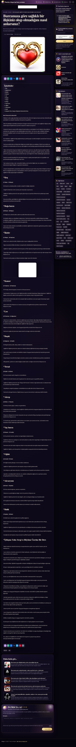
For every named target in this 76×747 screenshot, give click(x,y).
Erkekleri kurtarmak (61, 197)
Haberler (58, 202)
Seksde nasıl (70, 237)
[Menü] (73, 2)
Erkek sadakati (67, 191)
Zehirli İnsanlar (60, 246)
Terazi (6, 99)
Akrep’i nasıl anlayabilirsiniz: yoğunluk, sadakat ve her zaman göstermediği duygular (29, 695)
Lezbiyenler (66, 221)
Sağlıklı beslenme (64, 232)
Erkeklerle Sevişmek (61, 199)
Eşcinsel (68, 199)
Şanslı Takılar (59, 237)
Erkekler (58, 194)
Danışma (5, 716)
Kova (58, 221)
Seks (65, 237)
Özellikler (69, 224)
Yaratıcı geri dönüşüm (61, 243)
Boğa (70, 186)
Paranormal (59, 227)
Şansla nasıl (68, 235)
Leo (6, 96)
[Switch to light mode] (70, 2)
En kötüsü (68, 189)
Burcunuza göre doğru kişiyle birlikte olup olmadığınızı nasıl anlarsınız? (28, 678)
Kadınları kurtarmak (61, 210)
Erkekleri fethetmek (66, 194)
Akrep (6, 101)
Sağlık (58, 232)
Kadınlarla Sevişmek (61, 216)
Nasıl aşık (59, 224)
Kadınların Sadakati (61, 213)
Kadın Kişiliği (67, 205)
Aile (57, 183)
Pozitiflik (65, 227)
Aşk (9, 650)
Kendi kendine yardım (61, 218)
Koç (6, 88)
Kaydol (64, 41)
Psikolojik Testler (60, 229)
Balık (6, 109)
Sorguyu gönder (47, 729)
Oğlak (6, 105)
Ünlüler (62, 240)
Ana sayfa (5, 12)
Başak (6, 97)
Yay (68, 243)
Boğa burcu (8, 90)
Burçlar (10, 12)
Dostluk (63, 189)
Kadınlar (58, 208)
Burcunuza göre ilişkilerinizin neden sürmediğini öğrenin (24, 662)
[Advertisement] (27, 6)
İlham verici (68, 202)
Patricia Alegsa (10, 34)
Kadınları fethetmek (66, 208)
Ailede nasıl (62, 183)
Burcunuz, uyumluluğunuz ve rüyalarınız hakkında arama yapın (64, 256)
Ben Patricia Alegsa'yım (63, 6)
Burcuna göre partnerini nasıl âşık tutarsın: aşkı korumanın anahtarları (28, 686)
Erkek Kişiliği (59, 191)
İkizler (6, 92)
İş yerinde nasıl (60, 205)
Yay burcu (7, 103)
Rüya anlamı (68, 229)
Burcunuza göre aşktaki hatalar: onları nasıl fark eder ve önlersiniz (27, 670)
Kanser (7, 94)
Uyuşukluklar (68, 240)
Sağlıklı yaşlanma (60, 235)
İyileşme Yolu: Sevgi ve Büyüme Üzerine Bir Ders (16, 111)
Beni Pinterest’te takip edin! (10, 115)
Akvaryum (7, 107)
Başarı (66, 186)
